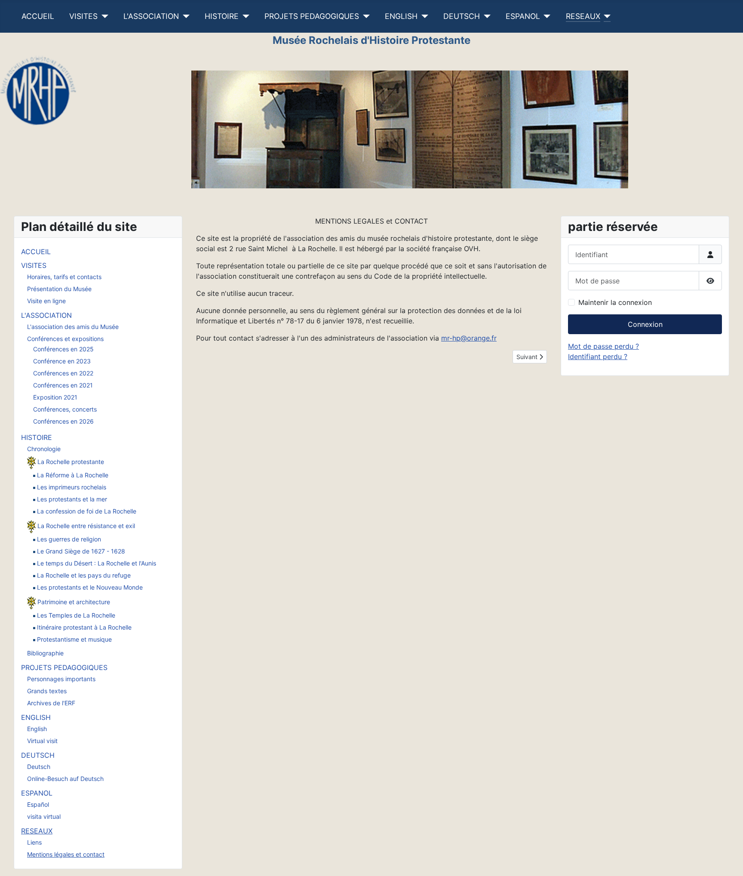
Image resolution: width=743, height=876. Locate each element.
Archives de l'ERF (51, 703)
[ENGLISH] (423, 16)
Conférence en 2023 (62, 361)
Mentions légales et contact (65, 854)
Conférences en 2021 (63, 385)
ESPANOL (523, 16)
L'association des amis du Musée (73, 326)
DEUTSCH (461, 16)
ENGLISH (401, 16)
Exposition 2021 (55, 397)
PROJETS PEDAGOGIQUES (311, 16)
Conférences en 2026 (63, 421)
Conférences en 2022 (63, 373)
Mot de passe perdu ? (603, 346)
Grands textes (47, 691)
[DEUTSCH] (485, 16)
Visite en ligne (46, 300)
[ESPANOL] (545, 16)
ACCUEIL (37, 16)
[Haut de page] (728, 860)
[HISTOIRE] (244, 16)
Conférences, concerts (65, 409)
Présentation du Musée (59, 288)
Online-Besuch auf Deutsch (65, 778)
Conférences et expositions (65, 338)
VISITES (83, 16)
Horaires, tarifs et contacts (64, 276)
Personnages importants (61, 678)
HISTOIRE (222, 16)
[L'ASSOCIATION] (184, 16)
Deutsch (38, 766)
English (37, 728)
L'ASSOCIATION (151, 16)
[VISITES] (103, 16)
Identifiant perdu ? (597, 356)
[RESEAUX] (605, 16)
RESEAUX (583, 16)
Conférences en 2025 (63, 349)
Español (38, 804)
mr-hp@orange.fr (469, 338)
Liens (34, 842)
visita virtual (44, 816)
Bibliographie (45, 653)
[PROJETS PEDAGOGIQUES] (364, 16)
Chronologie (44, 448)
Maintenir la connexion (615, 302)
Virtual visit (42, 740)
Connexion (645, 324)
